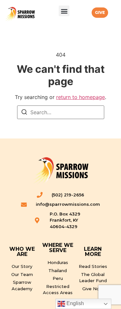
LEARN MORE (93, 251)
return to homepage (80, 97)
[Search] (24, 113)
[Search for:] (60, 112)
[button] (64, 11)
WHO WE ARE (22, 251)
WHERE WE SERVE (57, 247)
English (74, 303)
